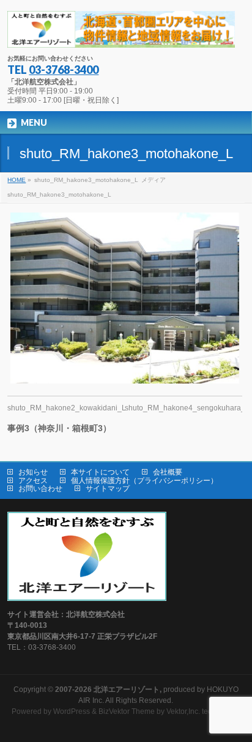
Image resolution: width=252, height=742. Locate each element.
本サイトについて (100, 472)
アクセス (33, 480)
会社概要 (167, 472)
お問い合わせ (40, 488)
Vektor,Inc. (183, 711)
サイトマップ (108, 488)
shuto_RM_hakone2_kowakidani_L (66, 408)
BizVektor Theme (126, 711)
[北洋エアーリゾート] (120, 34)
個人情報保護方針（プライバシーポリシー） (144, 480)
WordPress (71, 711)
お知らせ (33, 472)
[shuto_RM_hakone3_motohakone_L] (124, 298)
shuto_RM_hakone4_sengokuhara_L (187, 408)
